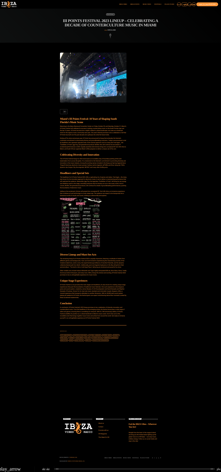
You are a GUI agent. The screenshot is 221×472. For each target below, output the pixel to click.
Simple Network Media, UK (76, 461)
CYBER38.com (73, 457)
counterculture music (80, 335)
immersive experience (111, 337)
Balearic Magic (142, 142)
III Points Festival (97, 337)
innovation (64, 340)
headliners (79, 337)
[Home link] (8, 4)
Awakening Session (143, 134)
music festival (79, 340)
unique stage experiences (100, 340)
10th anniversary (66, 335)
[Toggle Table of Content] (64, 111)
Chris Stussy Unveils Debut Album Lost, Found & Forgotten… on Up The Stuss (149, 69)
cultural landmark (94, 335)
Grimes (72, 337)
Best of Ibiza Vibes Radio (141, 120)
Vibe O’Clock (142, 160)
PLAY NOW (207, 4)
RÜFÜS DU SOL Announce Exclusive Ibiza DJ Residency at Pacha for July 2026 (149, 78)
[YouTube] (152, 458)
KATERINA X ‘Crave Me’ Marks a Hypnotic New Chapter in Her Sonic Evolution (148, 87)
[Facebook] (160, 458)
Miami (71, 340)
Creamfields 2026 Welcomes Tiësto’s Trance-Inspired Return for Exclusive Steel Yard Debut (108, 383)
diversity (116, 335)
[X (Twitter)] (154, 458)
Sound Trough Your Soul (145, 151)
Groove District (142, 169)
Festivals (110, 14)
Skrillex (88, 340)
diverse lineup (107, 335)
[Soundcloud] (156, 458)
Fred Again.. (64, 337)
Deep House (137, 116)
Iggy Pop (87, 337)
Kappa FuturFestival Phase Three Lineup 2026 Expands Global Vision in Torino (149, 95)
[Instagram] (158, 458)
